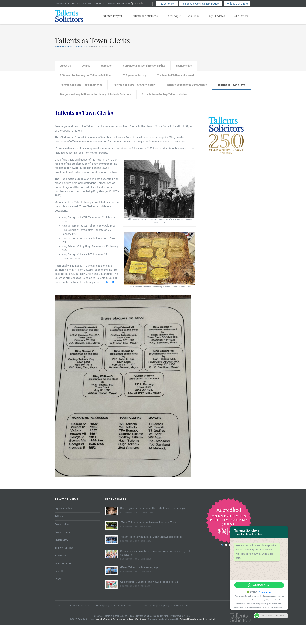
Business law (62, 524)
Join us (86, 65)
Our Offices (241, 16)
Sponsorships (184, 65)
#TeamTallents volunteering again (140, 567)
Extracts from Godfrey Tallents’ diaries (164, 94)
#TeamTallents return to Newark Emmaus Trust (148, 522)
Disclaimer (60, 605)
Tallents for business (144, 16)
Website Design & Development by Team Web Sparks (121, 619)
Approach (106, 65)
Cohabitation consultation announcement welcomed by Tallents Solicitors (158, 553)
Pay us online (167, 3)
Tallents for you (112, 16)
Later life (59, 571)
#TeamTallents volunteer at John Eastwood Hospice (151, 536)
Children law (61, 539)
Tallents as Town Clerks (232, 84)
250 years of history (134, 75)
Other (58, 579)
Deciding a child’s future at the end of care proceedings (152, 508)
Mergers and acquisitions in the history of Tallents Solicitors (95, 94)
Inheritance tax (63, 563)
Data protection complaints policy (153, 605)
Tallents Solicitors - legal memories (81, 84)
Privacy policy (102, 605)
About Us (193, 16)
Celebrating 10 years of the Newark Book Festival (149, 581)
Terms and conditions (80, 605)
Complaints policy (123, 605)
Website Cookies (182, 605)
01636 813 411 (99, 3)
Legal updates (216, 16)
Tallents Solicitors (64, 46)
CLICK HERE (108, 282)
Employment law (64, 547)
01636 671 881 (124, 3)
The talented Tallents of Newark (176, 75)
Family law (60, 555)
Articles (59, 516)
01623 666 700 (72, 3)
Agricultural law (63, 508)
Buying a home (63, 532)
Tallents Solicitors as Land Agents (186, 84)
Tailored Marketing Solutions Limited (197, 619)
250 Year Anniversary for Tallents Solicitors (86, 75)
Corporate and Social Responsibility (144, 65)
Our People (174, 16)
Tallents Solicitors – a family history (134, 84)
